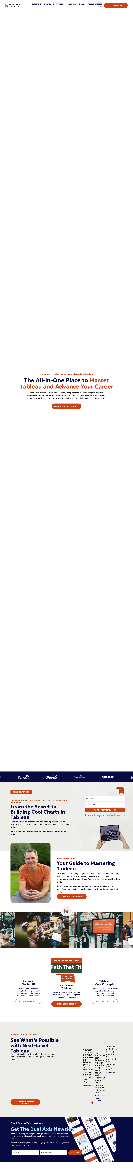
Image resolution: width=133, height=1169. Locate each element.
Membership (36, 4)
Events (59, 4)
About (81, 4)
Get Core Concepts (105, 1001)
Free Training (116, 5)
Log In (99, 7)
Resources (70, 4)
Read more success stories (25, 1102)
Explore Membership (66, 1004)
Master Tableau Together (66, 406)
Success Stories (94, 4)
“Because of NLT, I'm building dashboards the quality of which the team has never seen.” (111, 1057)
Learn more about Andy (72, 896)
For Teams (49, 4)
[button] (92, 1102)
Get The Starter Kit (28, 1001)
